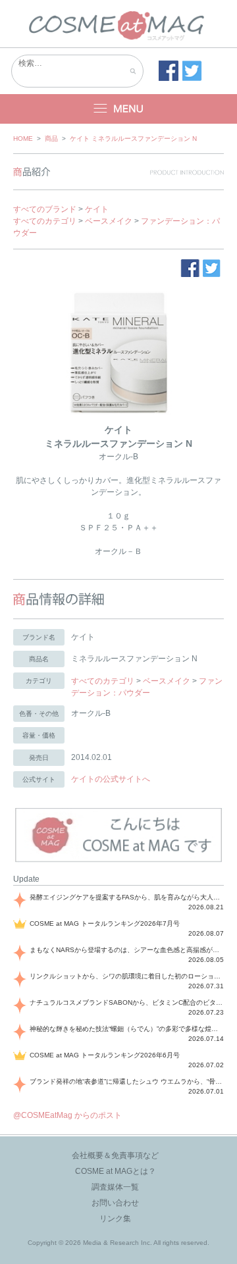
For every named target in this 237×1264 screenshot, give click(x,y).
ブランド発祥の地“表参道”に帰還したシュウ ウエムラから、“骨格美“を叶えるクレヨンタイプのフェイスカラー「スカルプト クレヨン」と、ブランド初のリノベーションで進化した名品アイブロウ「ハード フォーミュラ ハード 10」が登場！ (127, 1081)
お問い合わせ (115, 1202)
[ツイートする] (192, 71)
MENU (118, 109)
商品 (51, 138)
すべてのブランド (44, 209)
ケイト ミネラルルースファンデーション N (133, 138)
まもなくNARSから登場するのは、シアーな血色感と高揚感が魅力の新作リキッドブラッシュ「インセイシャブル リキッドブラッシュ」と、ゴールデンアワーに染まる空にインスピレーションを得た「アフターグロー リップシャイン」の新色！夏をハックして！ (127, 949)
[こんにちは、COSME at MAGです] (118, 860)
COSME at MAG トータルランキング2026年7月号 (105, 923)
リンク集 (115, 1218)
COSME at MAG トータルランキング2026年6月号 (105, 1055)
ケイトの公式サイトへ (110, 779)
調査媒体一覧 (115, 1187)
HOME (23, 138)
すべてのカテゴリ (44, 221)
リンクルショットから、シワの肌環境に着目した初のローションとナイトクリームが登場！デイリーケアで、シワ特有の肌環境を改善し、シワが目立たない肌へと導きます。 (127, 976)
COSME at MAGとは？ (115, 1171)
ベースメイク (108, 221)
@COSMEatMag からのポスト (67, 1115)
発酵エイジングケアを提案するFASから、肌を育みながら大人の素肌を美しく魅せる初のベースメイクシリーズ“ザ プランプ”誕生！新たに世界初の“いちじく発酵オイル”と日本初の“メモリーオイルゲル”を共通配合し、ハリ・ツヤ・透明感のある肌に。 (127, 897)
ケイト (97, 209)
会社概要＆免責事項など (115, 1155)
